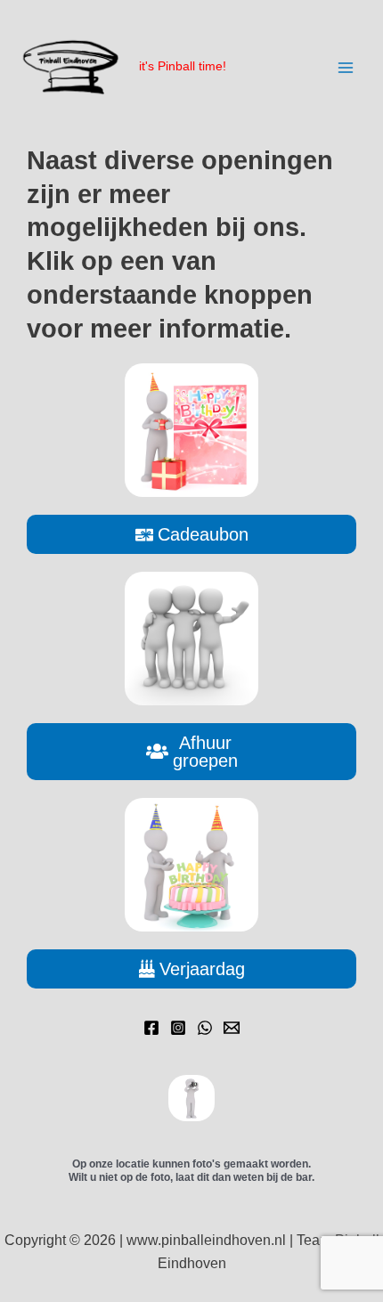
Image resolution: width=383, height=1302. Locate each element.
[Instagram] (178, 1028)
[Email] (232, 1028)
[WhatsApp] (205, 1028)
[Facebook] (151, 1028)
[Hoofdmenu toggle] (346, 67)
